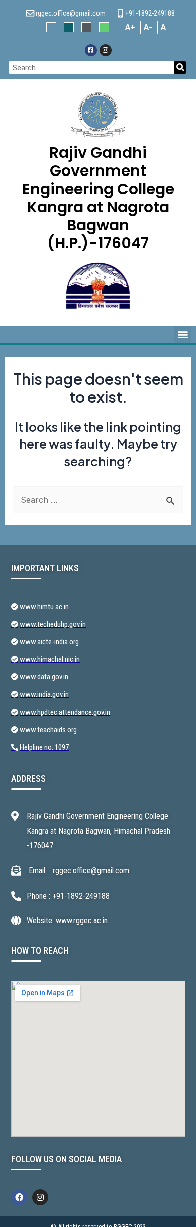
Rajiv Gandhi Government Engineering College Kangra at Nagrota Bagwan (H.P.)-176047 (98, 198)
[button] (182, 334)
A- (147, 27)
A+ (130, 27)
